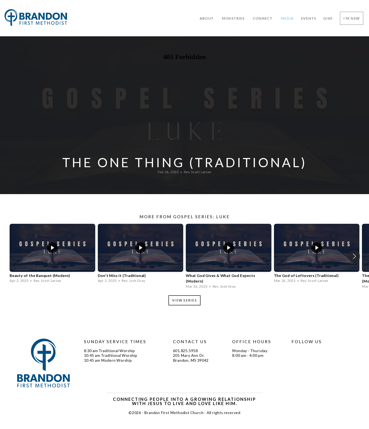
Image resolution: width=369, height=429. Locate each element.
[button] (354, 256)
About (207, 18)
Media (287, 18)
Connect (263, 18)
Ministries (234, 18)
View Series (184, 300)
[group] (52, 253)
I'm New (351, 18)
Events (308, 18)
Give (327, 18)
